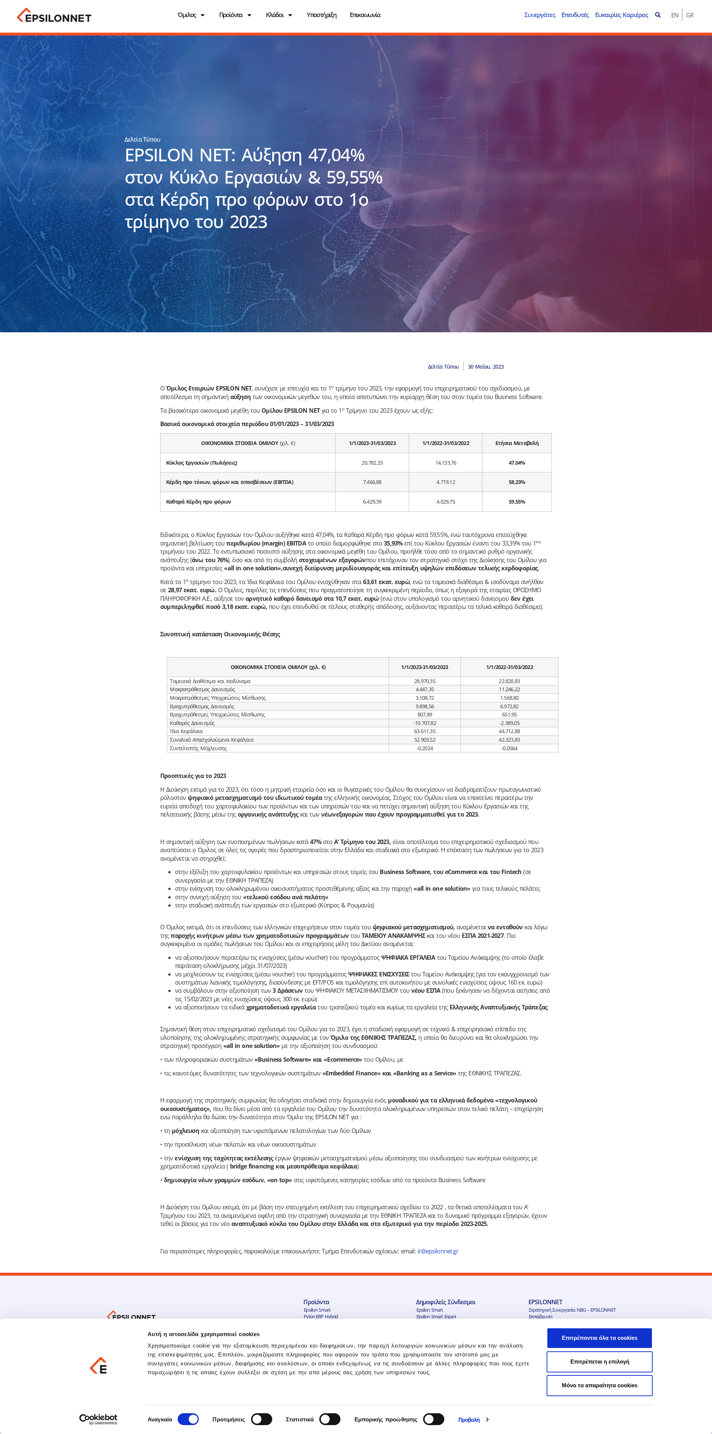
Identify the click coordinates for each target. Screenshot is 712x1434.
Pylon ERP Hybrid (321, 1316)
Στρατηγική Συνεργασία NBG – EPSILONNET (572, 1309)
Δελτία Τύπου (142, 139)
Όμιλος (186, 14)
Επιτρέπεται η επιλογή (599, 1361)
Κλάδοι (274, 14)
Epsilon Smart (317, 1309)
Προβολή (469, 1420)
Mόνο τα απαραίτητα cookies (599, 1385)
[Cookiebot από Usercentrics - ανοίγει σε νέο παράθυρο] (98, 1419)
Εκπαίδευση (540, 1316)
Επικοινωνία (365, 14)
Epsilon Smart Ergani (436, 1316)
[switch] (261, 1419)
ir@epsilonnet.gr (438, 1251)
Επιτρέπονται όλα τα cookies (599, 1338)
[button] (657, 14)
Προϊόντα (231, 14)
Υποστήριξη (321, 14)
